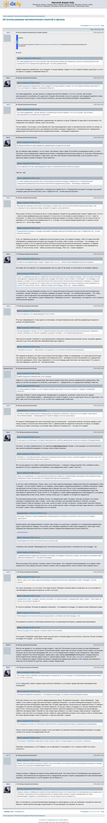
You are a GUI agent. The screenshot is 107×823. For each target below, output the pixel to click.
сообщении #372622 (28, 537)
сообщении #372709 (29, 789)
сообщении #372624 (28, 577)
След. (102, 25)
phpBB (46, 822)
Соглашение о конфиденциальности (48, 820)
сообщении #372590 (35, 410)
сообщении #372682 (28, 760)
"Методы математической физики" (49, 44)
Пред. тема (93, 29)
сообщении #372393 (28, 83)
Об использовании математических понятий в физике (34, 19)
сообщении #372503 (28, 203)
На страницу (84, 25)
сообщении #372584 (28, 437)
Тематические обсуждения (22, 815)
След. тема (101, 29)
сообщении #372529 (28, 259)
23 (98, 25)
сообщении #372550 (28, 311)
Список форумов (8, 815)
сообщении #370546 (29, 58)
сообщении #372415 (28, 109)
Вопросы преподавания (38, 815)
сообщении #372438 (28, 142)
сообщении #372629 (28, 672)
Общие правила (63, 820)
